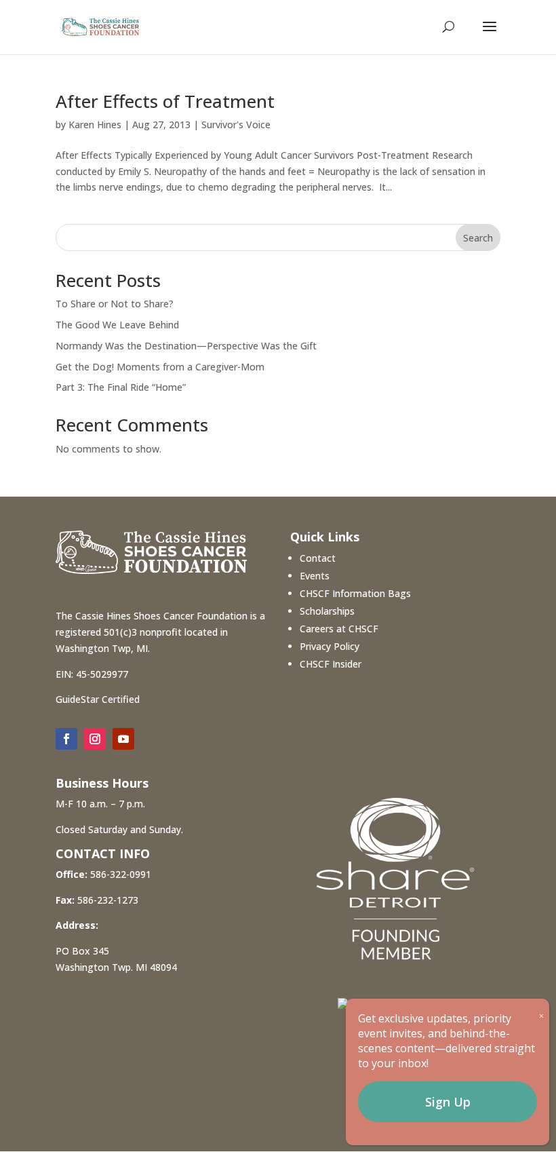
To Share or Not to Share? (115, 303)
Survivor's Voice (236, 124)
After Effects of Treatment (165, 101)
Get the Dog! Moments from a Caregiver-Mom (160, 366)
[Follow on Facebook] (66, 739)
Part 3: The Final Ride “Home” (121, 387)
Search (478, 237)
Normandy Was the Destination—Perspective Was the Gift (186, 345)
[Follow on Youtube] (123, 739)
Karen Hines (94, 124)
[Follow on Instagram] (95, 739)
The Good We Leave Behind (117, 324)
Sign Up (448, 1102)
